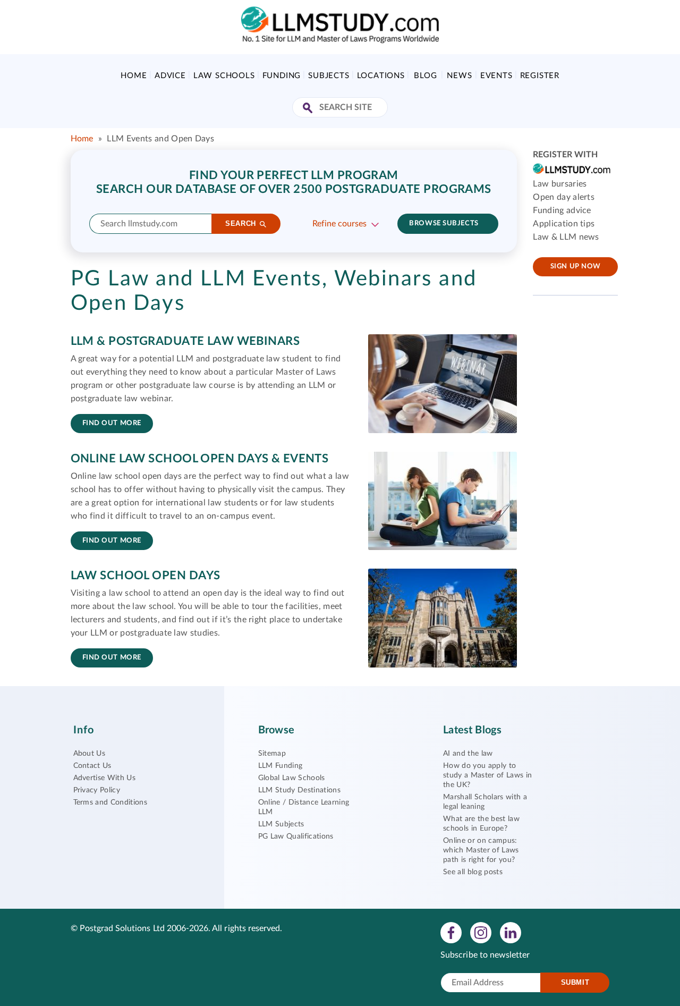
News (459, 76)
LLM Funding (280, 766)
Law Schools (224, 76)
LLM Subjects (281, 824)
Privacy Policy (96, 790)
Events (496, 76)
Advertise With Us (104, 778)
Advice (170, 76)
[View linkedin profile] (510, 932)
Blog (425, 76)
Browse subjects (443, 223)
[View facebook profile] (451, 932)
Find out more (111, 423)
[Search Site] (309, 109)
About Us (89, 753)
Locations (381, 76)
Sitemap (272, 753)
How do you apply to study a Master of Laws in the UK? (487, 775)
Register (539, 76)
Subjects (328, 76)
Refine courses (339, 223)
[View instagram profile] (480, 932)
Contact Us (92, 766)
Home (134, 76)
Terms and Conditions (110, 802)
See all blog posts (473, 872)
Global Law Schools (291, 778)
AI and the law (467, 753)
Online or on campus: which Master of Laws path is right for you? (480, 850)
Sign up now (575, 266)
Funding (281, 76)
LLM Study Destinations (299, 790)
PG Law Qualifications (296, 836)
